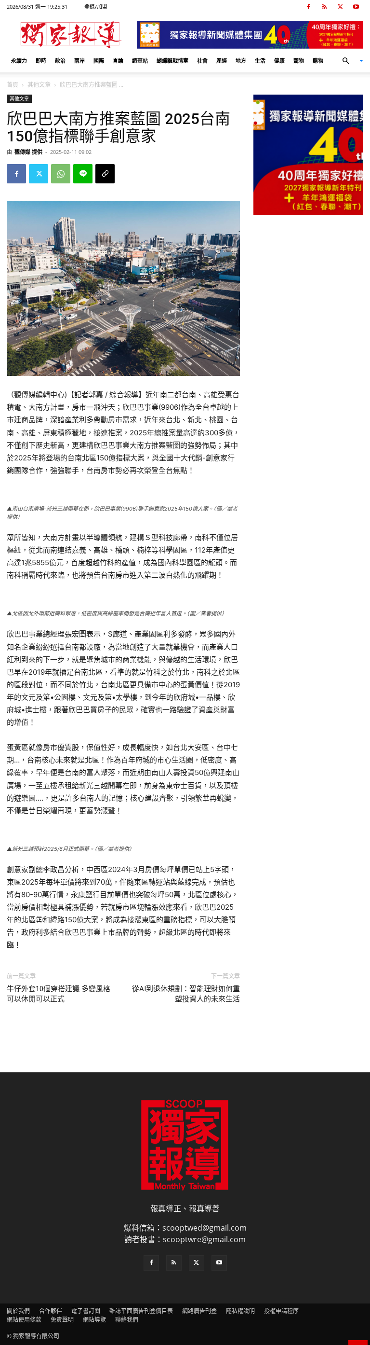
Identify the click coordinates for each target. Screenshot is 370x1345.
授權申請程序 (281, 1311)
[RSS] (324, 7)
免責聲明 (62, 1320)
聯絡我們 (126, 1320)
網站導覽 (94, 1320)
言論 (118, 60)
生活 (260, 60)
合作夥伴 (50, 1311)
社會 (202, 60)
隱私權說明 (240, 1311)
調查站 (140, 60)
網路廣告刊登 (199, 1311)
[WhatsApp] (60, 173)
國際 (98, 60)
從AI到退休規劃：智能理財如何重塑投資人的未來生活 (186, 993)
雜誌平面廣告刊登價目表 (141, 1311)
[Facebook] (308, 7)
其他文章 (39, 85)
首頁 (12, 85)
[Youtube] (356, 7)
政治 (60, 60)
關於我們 (18, 1311)
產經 (221, 60)
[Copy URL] (105, 173)
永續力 (19, 60)
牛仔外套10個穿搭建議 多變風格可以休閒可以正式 (58, 993)
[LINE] (82, 173)
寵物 (298, 60)
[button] (348, 60)
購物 (318, 60)
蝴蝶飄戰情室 (172, 60)
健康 (279, 60)
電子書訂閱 (85, 1311)
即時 (41, 60)
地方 (241, 60)
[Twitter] (340, 7)
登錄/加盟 (95, 6)
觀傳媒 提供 (28, 151)
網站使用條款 (24, 1320)
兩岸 (79, 60)
